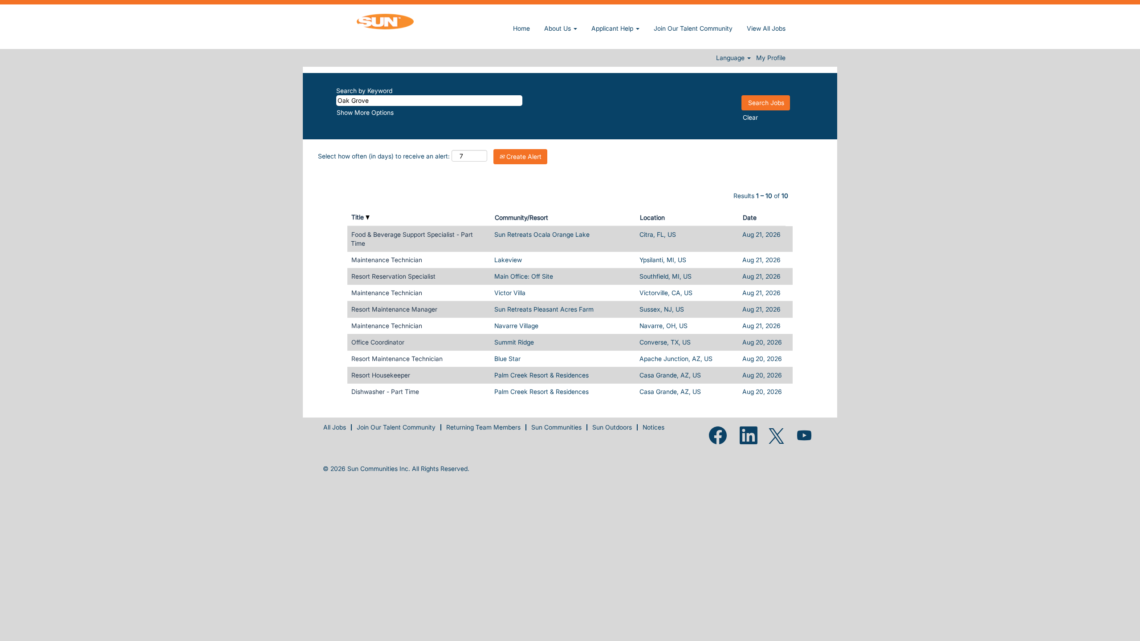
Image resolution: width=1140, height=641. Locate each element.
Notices (653, 427)
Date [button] (750, 217)
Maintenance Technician (386, 260)
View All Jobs (766, 28)
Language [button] (731, 57)
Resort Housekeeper (380, 375)
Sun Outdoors (612, 427)
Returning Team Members (483, 427)
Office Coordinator (377, 342)
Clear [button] (750, 117)
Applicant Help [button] (613, 28)
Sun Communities (556, 427)
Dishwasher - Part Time (385, 391)
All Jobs (334, 427)
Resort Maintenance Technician (397, 358)
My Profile (771, 57)
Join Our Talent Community (693, 28)
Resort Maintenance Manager (394, 309)
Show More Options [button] (365, 112)
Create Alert (523, 156)
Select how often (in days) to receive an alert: (384, 156)
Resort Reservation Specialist (393, 276)
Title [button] (358, 217)
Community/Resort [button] (521, 217)
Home (521, 28)
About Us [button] (558, 28)
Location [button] (652, 217)
